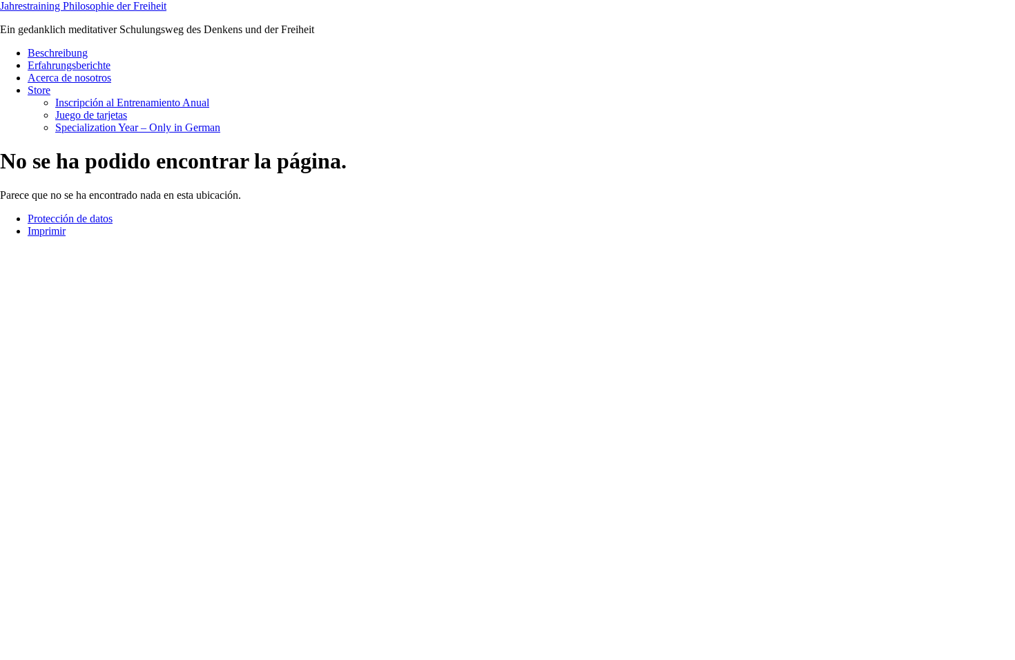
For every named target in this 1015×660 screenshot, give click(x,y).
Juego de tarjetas (91, 115)
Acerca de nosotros (69, 78)
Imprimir (47, 231)
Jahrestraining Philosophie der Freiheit (83, 6)
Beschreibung (58, 53)
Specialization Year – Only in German (137, 127)
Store (39, 90)
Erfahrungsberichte (69, 65)
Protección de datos (70, 218)
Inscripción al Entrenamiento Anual (132, 102)
